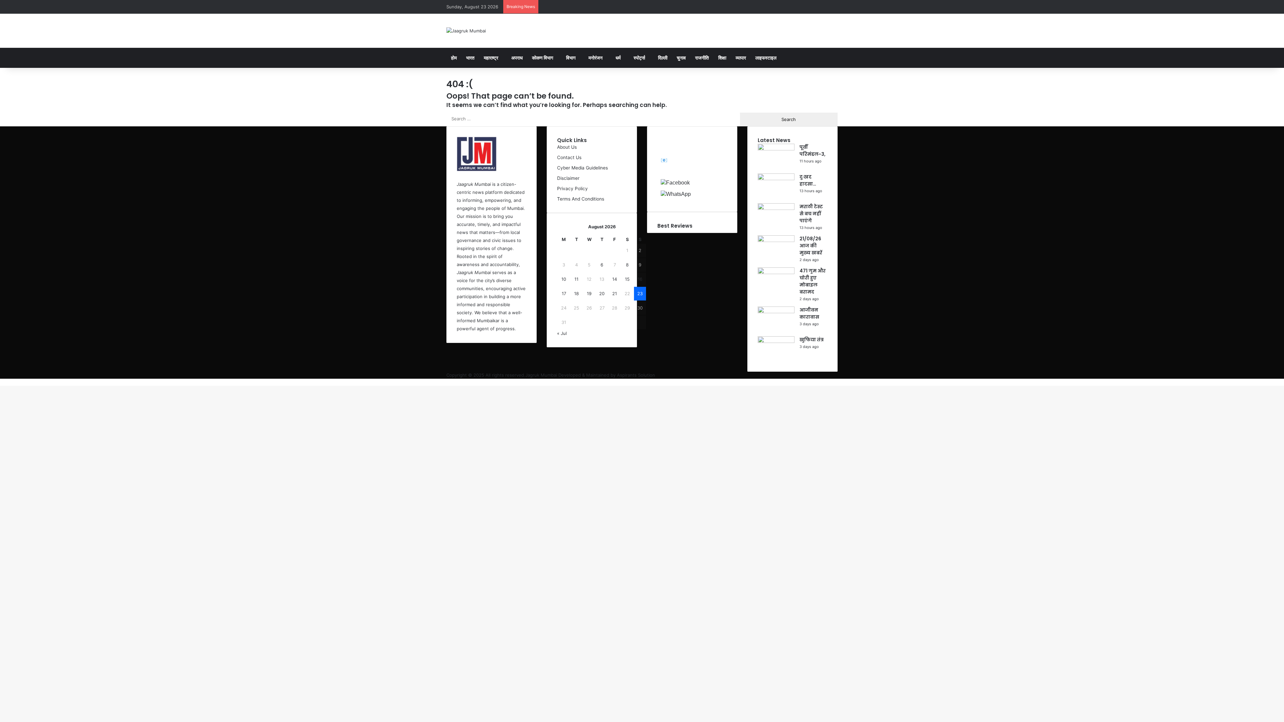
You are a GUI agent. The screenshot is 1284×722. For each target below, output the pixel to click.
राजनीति (702, 58)
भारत (470, 58)
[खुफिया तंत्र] (776, 341)
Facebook (705, 182)
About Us (567, 147)
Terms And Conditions (580, 199)
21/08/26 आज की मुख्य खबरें (810, 245)
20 (602, 293)
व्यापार (741, 58)
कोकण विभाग (542, 58)
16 (640, 279)
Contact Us (569, 157)
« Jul (562, 333)
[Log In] (802, 6)
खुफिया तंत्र (811, 339)
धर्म (618, 58)
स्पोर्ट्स (639, 58)
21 (614, 293)
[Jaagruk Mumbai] (466, 30)
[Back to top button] (1, 382)
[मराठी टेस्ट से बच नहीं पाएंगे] (776, 208)
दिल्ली (662, 58)
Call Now (682, 171)
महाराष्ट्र (491, 58)
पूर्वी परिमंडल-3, (812, 150)
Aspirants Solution (635, 375)
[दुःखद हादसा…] (776, 178)
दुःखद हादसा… (807, 180)
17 (564, 293)
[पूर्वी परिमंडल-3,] (776, 148)
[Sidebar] (823, 6)
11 (576, 279)
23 (640, 293)
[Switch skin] (833, 6)
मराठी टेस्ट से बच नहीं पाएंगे (811, 213)
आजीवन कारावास (809, 313)
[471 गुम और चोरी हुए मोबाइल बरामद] (776, 272)
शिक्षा (722, 58)
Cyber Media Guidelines (582, 167)
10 (563, 279)
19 (589, 293)
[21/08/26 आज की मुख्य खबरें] (776, 240)
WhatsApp (706, 194)
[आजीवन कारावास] (776, 311)
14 (614, 279)
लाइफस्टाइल (765, 58)
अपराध (517, 58)
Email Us (679, 160)
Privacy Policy (572, 188)
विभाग (570, 58)
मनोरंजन (595, 58)
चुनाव (681, 58)
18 (576, 293)
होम (454, 58)
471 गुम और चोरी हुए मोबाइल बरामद (812, 281)
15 (627, 279)
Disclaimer (568, 178)
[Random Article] (813, 6)
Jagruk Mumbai (541, 375)
